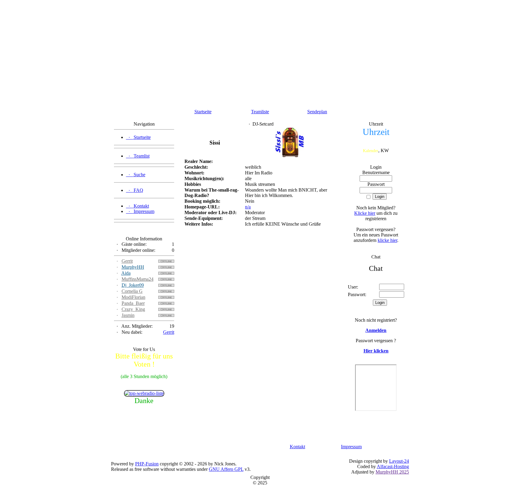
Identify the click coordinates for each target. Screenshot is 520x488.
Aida (126, 273)
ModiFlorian (133, 297)
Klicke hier (364, 213)
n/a (248, 206)
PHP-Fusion (147, 463)
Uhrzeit (376, 132)
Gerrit (127, 261)
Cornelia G (132, 291)
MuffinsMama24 (137, 279)
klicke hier (387, 240)
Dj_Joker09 (133, 285)
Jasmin (128, 315)
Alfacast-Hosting (393, 466)
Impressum (351, 446)
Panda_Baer (133, 303)
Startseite (203, 111)
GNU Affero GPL (226, 469)
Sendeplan (317, 111)
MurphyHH (133, 267)
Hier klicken (376, 350)
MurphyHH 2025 (392, 471)
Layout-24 (399, 461)
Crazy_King (133, 309)
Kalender (370, 151)
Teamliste (260, 111)
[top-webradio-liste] (144, 393)
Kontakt (297, 446)
